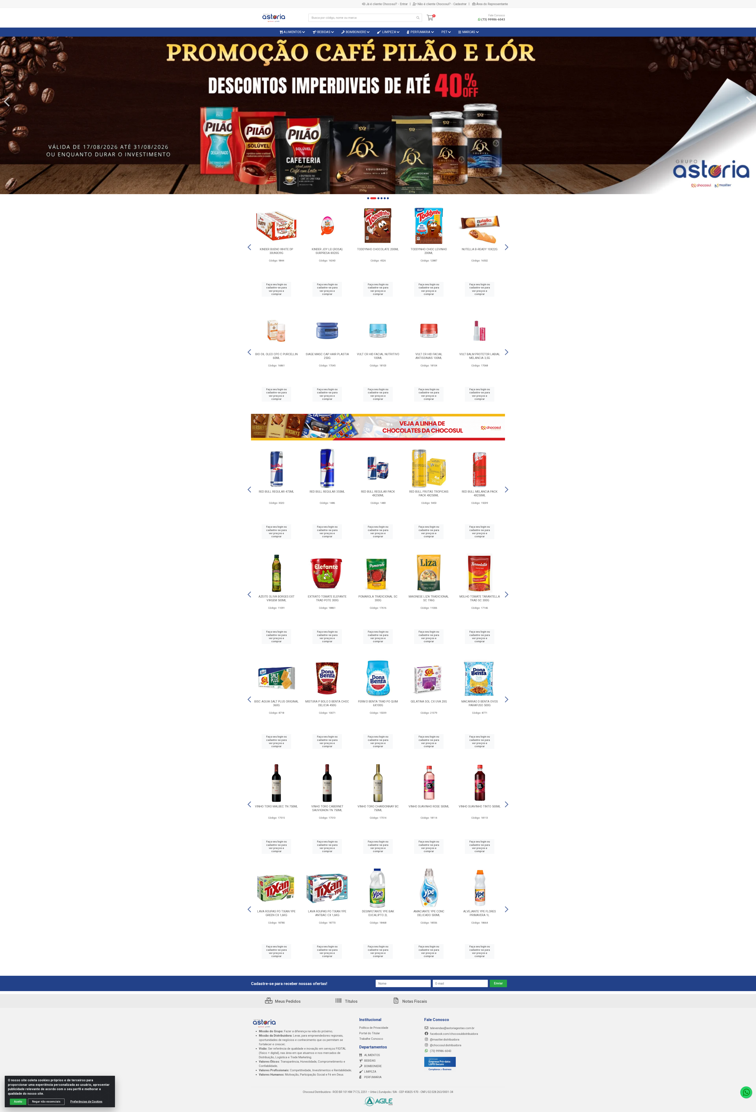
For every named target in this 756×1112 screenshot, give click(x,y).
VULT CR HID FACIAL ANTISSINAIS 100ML (428, 356)
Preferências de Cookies (86, 1101)
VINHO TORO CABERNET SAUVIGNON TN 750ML (327, 808)
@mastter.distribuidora (444, 1039)
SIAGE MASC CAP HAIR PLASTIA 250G (327, 356)
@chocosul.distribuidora (445, 1045)
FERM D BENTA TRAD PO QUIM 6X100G (378, 703)
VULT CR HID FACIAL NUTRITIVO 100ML (378, 356)
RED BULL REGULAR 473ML (276, 491)
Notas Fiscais (414, 1001)
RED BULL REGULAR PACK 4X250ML (378, 493)
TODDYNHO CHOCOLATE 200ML (378, 249)
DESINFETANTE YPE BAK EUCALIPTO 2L (378, 913)
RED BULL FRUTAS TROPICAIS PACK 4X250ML (428, 493)
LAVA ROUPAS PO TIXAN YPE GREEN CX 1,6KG (276, 913)
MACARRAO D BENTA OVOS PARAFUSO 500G (479, 703)
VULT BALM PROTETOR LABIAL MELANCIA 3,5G (479, 356)
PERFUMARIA (373, 1077)
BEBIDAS (370, 1060)
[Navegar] (6, 101)
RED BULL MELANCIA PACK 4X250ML (480, 493)
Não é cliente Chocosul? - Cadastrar (442, 4)
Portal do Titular (369, 1033)
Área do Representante (492, 4)
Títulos (351, 1001)
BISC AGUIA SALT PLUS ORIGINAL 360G (276, 703)
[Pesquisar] (418, 18)
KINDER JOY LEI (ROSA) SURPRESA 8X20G (327, 251)
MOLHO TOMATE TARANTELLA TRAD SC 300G (480, 598)
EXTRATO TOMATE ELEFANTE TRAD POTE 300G (327, 598)
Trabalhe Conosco (371, 1039)
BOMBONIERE (373, 1066)
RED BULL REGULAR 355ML (327, 491)
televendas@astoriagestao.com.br (451, 1028)
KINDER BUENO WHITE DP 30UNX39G (276, 251)
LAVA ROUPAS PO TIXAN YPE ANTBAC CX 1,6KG (327, 913)
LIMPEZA (370, 1071)
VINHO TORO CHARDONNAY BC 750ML (378, 808)
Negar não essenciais (46, 1101)
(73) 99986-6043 (493, 19)
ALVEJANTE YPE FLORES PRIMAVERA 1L (479, 913)
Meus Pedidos (287, 1001)
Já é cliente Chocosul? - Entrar (387, 4)
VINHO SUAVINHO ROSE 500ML (429, 806)
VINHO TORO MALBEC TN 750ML (276, 806)
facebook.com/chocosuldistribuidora (453, 1034)
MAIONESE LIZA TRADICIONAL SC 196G (429, 598)
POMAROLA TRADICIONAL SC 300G (378, 598)
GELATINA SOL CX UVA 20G (429, 701)
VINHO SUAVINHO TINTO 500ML (480, 806)
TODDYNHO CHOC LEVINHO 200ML (429, 251)
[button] (368, 198)
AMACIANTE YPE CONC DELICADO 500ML (428, 913)
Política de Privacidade (373, 1028)
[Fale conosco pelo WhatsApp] (746, 1092)
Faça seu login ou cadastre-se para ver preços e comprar (276, 289)
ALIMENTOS (372, 1055)
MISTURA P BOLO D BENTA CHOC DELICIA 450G (327, 703)
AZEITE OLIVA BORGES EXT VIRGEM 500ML (276, 598)
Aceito (18, 1101)
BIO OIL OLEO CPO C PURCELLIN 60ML (276, 356)
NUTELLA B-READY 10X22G (480, 249)
